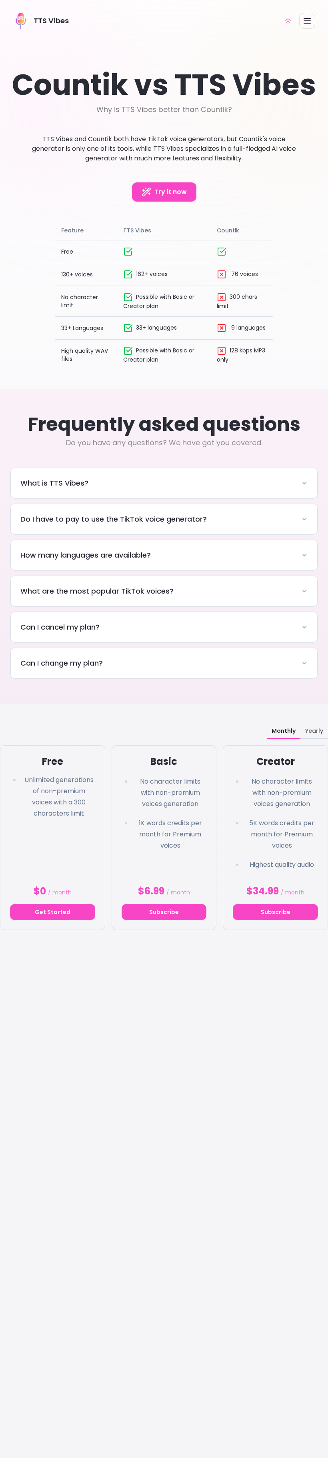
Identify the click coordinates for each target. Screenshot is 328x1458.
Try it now (170, 191)
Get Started (52, 912)
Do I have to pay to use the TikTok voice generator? (113, 519)
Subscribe (164, 912)
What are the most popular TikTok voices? (97, 591)
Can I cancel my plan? (60, 627)
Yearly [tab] (314, 731)
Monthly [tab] (284, 731)
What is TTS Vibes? (54, 483)
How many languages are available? (85, 555)
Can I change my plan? (61, 663)
